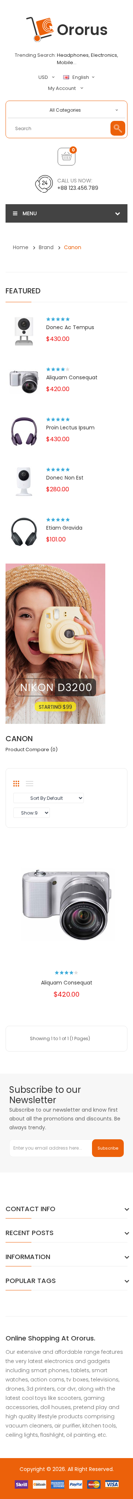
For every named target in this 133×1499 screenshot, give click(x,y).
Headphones (73, 55)
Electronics (104, 55)
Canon (72, 247)
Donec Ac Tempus (70, 327)
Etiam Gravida (64, 527)
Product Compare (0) (32, 749)
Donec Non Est (64, 477)
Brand (46, 247)
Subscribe (108, 1148)
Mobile (65, 62)
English (81, 77)
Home (20, 247)
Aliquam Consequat (72, 377)
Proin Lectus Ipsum (70, 427)
